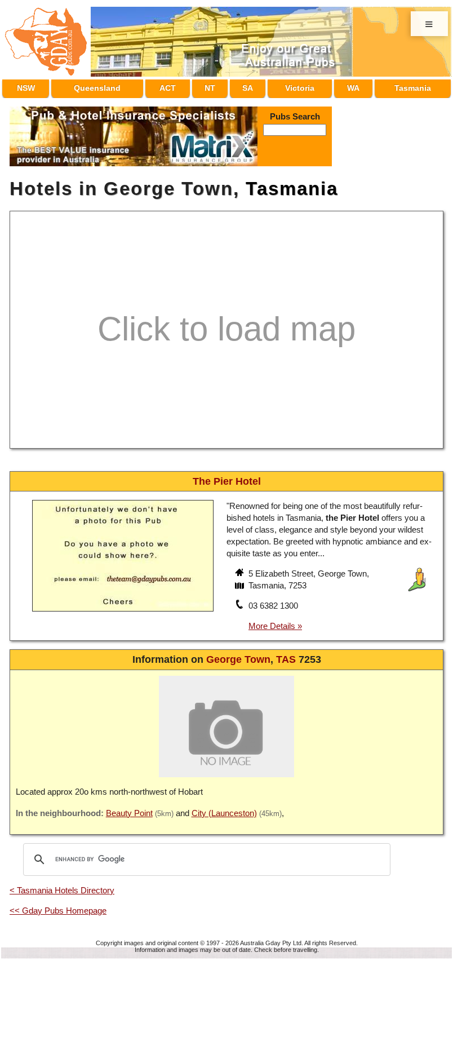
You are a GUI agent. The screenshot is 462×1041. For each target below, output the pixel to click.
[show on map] (240, 581)
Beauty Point (129, 808)
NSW (25, 86)
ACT (173, 86)
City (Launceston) (224, 808)
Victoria (296, 86)
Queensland (100, 86)
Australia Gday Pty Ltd (270, 937)
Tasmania (409, 86)
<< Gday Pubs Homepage (58, 905)
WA (349, 86)
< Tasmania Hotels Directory (62, 885)
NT (211, 86)
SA (245, 86)
